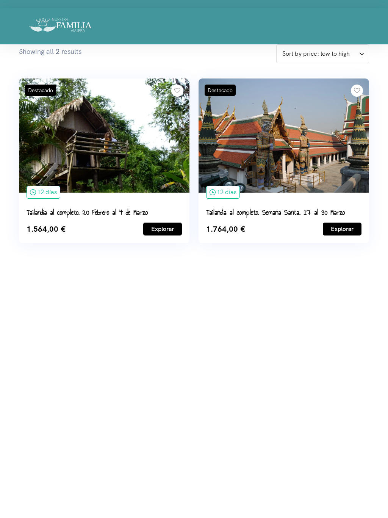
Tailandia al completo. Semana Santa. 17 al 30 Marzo (275, 212)
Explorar (162, 229)
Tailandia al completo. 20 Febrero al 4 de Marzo (87, 212)
